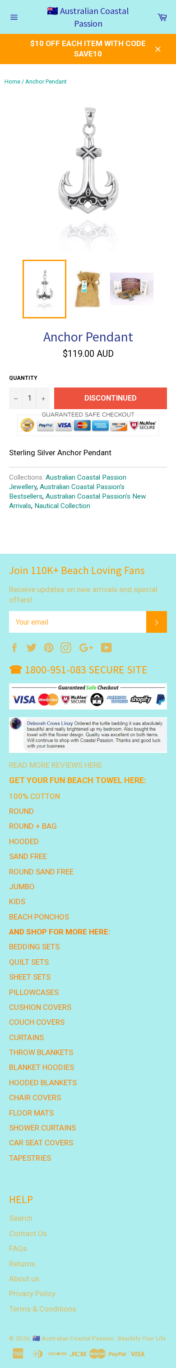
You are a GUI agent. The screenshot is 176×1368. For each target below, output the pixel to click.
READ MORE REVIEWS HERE (55, 765)
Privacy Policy (32, 1293)
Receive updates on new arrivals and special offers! (83, 594)
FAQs (18, 1248)
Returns (22, 1263)
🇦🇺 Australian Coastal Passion (88, 17)
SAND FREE (28, 856)
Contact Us (28, 1233)
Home (12, 81)
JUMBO (22, 886)
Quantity (23, 378)
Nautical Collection (62, 506)
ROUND (21, 811)
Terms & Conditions (42, 1308)
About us (24, 1278)
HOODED (24, 841)
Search (20, 1218)
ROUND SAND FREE (41, 871)
